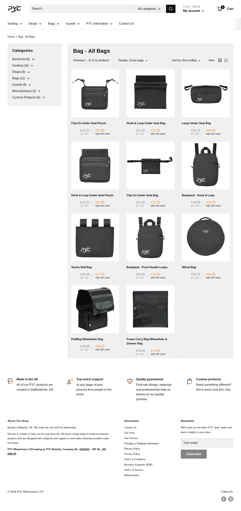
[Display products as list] (226, 60)
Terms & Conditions (135, 459)
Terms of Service (133, 470)
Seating (13, 23)
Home (11, 36)
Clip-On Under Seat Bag (142, 195)
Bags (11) (19, 78)
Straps (33, 23)
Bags (51, 23)
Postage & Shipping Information (141, 443)
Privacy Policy (132, 454)
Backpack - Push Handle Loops (147, 267)
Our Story (129, 432)
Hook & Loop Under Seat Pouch (92, 195)
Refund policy (131, 475)
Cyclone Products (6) (26, 97)
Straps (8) (19, 71)
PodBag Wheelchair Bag (87, 339)
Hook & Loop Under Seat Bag (146, 123)
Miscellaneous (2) (24, 91)
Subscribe (193, 454)
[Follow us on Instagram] (230, 498)
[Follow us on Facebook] (223, 498)
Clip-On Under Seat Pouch (88, 123)
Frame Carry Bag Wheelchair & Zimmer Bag (147, 341)
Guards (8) (19, 84)
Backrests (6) (21, 59)
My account (192, 11)
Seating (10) (20, 65)
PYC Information (97, 23)
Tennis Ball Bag (81, 267)
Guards (71, 23)
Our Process (131, 438)
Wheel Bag (189, 267)
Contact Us (126, 23)
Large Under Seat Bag (196, 123)
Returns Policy (132, 448)
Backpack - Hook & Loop (198, 195)
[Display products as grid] (220, 60)
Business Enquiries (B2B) (138, 464)
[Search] (170, 9)
